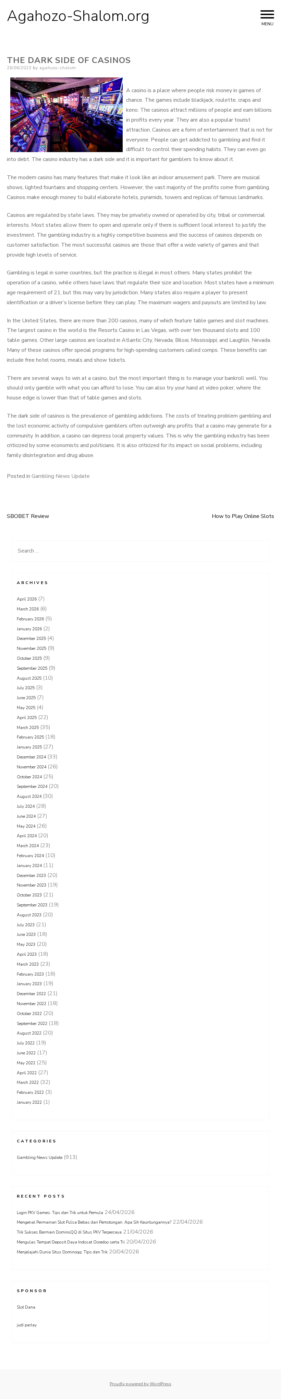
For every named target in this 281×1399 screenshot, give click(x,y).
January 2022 (29, 1102)
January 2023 (29, 984)
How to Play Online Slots (243, 516)
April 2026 (27, 599)
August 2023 (29, 915)
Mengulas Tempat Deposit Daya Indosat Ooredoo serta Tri (71, 1242)
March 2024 (28, 846)
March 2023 (28, 964)
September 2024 (32, 786)
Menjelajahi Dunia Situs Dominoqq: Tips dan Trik (62, 1252)
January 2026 (29, 629)
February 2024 (30, 855)
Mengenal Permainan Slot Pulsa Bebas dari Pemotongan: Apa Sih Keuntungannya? (94, 1222)
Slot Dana (26, 1307)
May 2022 (26, 1063)
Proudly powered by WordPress (140, 1384)
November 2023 (31, 885)
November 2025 (31, 648)
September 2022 (32, 1023)
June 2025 (26, 698)
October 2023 (29, 895)
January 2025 (29, 747)
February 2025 (30, 737)
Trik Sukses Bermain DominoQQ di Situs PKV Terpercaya (69, 1232)
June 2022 (26, 1053)
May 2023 (26, 944)
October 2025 (29, 658)
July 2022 (26, 1043)
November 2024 (31, 767)
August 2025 (29, 678)
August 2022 (29, 1033)
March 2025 (28, 727)
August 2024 (29, 796)
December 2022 (31, 993)
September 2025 (32, 668)
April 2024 (27, 836)
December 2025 (31, 638)
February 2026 (30, 619)
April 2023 (27, 954)
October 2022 (29, 1013)
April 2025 (27, 717)
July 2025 (26, 688)
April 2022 (27, 1073)
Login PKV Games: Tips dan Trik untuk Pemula (60, 1212)
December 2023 (31, 875)
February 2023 (30, 974)
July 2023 (26, 925)
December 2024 (31, 757)
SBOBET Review (28, 516)
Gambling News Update (61, 476)
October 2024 (29, 777)
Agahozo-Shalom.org (78, 16)
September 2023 (32, 905)
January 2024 (29, 865)
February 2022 (30, 1092)
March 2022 (28, 1082)
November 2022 (31, 1003)
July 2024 (26, 806)
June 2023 (26, 934)
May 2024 (26, 826)
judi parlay (27, 1325)
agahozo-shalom (57, 68)
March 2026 (28, 609)
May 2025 (26, 707)
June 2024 (26, 816)
